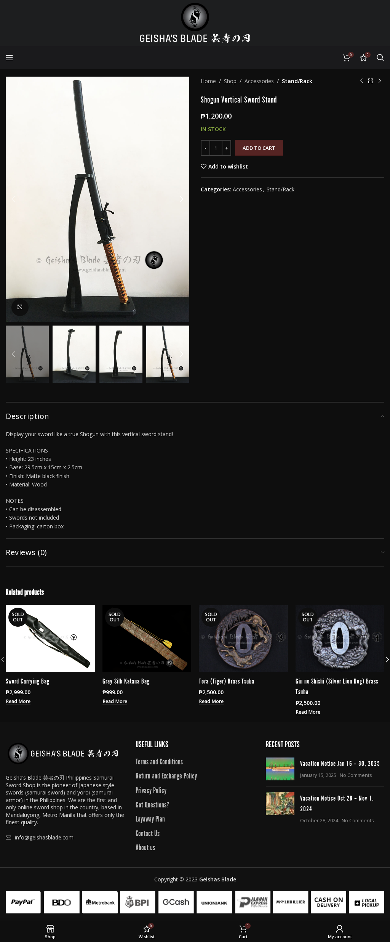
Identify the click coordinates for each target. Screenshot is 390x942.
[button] (13, 199)
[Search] (380, 57)
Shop (230, 81)
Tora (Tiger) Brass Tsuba (226, 680)
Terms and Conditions (159, 760)
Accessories (259, 81)
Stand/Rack (297, 81)
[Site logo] (195, 22)
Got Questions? (152, 804)
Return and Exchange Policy (166, 775)
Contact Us (148, 832)
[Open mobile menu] (9, 57)
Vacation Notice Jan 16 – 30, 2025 (340, 762)
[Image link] (63, 752)
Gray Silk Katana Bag (126, 680)
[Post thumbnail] (280, 768)
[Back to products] (370, 81)
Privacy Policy (151, 789)
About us (145, 846)
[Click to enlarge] (20, 307)
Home (208, 81)
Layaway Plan (150, 818)
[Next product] (379, 81)
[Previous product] (361, 81)
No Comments (356, 775)
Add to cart (259, 147)
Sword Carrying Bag (28, 680)
